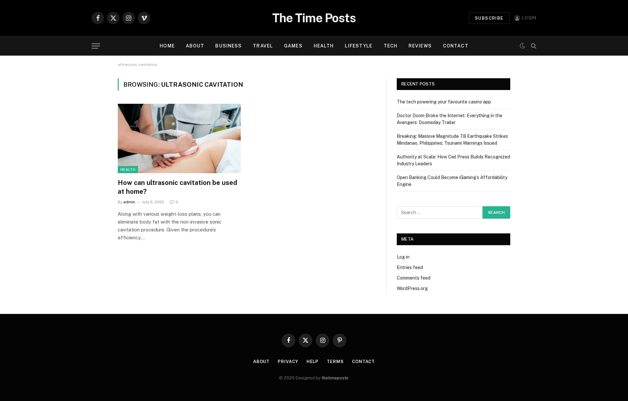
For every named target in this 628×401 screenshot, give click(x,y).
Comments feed (413, 278)
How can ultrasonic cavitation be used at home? (177, 187)
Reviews (420, 45)
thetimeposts (335, 377)
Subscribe (489, 18)
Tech (390, 45)
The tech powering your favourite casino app (444, 101)
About (195, 45)
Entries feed (410, 267)
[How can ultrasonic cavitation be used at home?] (179, 138)
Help (312, 361)
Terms (335, 361)
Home (167, 45)
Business (228, 45)
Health (324, 45)
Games (293, 45)
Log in (403, 257)
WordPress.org (412, 288)
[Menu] (96, 46)
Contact (455, 45)
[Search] (533, 46)
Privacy (288, 361)
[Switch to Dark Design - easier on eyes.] (522, 46)
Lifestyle (358, 45)
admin (129, 202)
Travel (263, 45)
